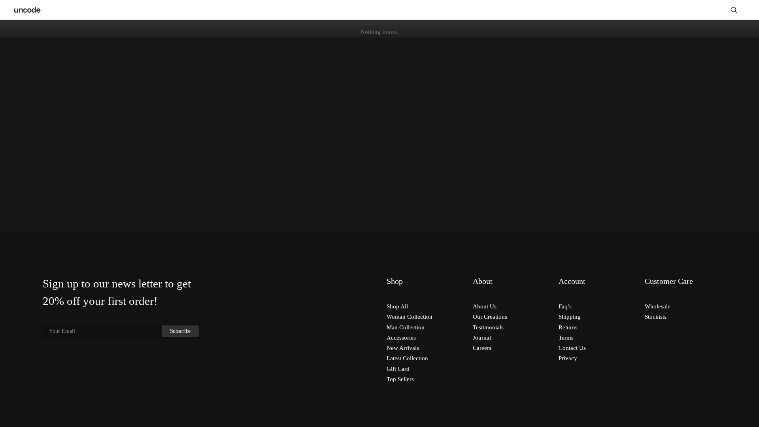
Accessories (401, 337)
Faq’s (565, 306)
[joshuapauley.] (27, 10)
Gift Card (398, 369)
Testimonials (488, 327)
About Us (485, 306)
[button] (738, 10)
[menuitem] (738, 10)
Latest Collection (407, 358)
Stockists (655, 317)
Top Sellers (400, 379)
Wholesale (657, 306)
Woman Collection (409, 317)
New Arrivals (403, 348)
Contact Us (572, 348)
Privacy (568, 358)
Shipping (570, 317)
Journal (482, 337)
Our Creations (490, 317)
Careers (482, 348)
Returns (568, 327)
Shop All (397, 306)
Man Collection (406, 327)
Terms (566, 337)
